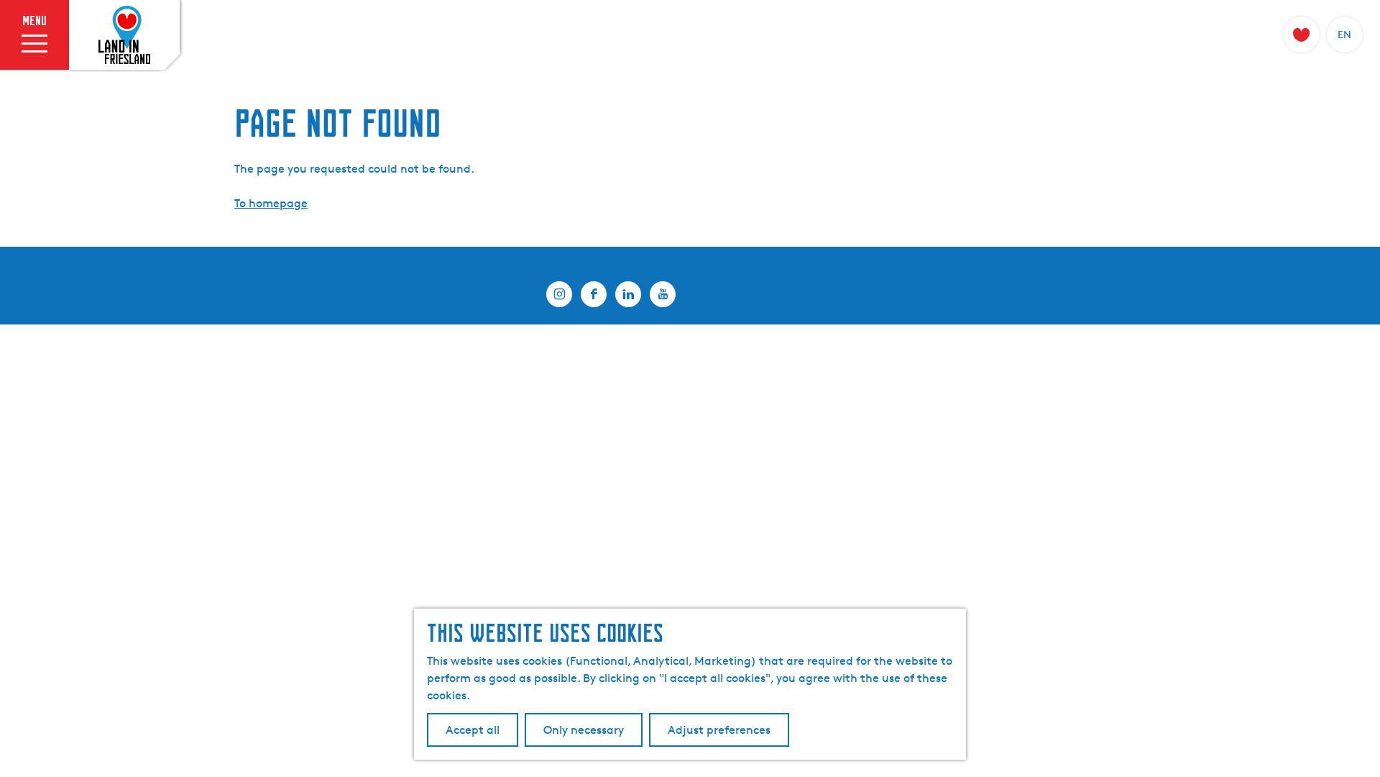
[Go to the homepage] (124, 35)
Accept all (473, 730)
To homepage (271, 203)
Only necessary (583, 730)
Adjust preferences (719, 730)
